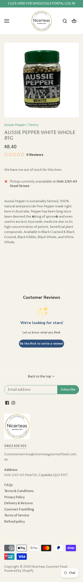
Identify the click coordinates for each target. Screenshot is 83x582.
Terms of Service (16, 515)
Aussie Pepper (15, 125)
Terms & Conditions (19, 491)
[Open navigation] (6, 21)
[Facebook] (7, 402)
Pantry (34, 125)
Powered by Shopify (19, 571)
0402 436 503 (15, 446)
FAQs (8, 485)
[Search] (64, 21)
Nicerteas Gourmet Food (49, 567)
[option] (41, 80)
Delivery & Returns (18, 503)
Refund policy (14, 521)
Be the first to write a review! (41, 344)
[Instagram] (13, 402)
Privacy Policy (14, 497)
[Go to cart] (74, 21)
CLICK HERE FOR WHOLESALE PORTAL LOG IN (41, 3)
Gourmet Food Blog (19, 509)
